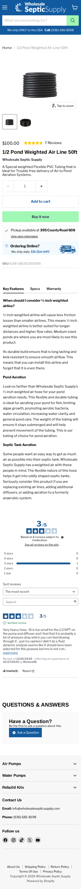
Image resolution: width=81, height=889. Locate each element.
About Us (13, 866)
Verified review (17, 623)
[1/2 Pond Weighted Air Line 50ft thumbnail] (9, 122)
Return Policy (60, 866)
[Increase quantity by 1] (41, 186)
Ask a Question (27, 732)
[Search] (73, 20)
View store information (24, 236)
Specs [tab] (35, 289)
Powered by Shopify (40, 881)
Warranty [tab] (53, 289)
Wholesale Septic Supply (22, 160)
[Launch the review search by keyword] (75, 602)
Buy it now (40, 217)
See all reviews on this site (42, 544)
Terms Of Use (28, 871)
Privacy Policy (52, 871)
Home (7, 48)
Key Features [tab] (13, 289)
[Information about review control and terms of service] (62, 537)
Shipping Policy (35, 866)
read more (10, 653)
